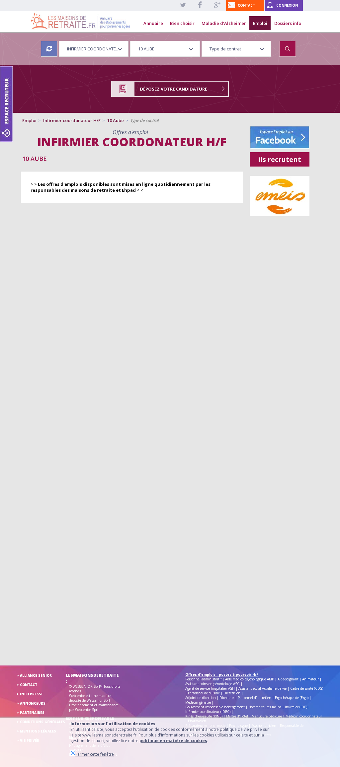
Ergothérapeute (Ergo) (291, 697)
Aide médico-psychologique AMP (249, 679)
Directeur (226, 697)
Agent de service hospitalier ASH (210, 688)
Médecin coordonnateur (304, 716)
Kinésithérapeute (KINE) (203, 716)
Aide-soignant (288, 679)
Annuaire (153, 23)
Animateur (310, 679)
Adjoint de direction (200, 697)
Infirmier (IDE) (296, 707)
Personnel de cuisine (204, 693)
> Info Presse (30, 694)
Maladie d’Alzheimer (224, 23)
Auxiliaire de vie (274, 688)
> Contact (27, 684)
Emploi (260, 23)
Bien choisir (182, 23)
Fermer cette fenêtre (94, 754)
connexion (287, 5)
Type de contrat (144, 120)
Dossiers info (287, 23)
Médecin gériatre (198, 702)
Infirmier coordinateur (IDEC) (207, 711)
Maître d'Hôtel (237, 716)
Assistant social (249, 688)
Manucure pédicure (267, 716)
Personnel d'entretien (254, 697)
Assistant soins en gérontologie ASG (212, 683)
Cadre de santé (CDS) (306, 688)
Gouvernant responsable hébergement (215, 707)
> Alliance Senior (34, 675)
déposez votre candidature (173, 89)
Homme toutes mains (264, 707)
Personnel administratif (203, 679)
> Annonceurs (31, 703)
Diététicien (231, 693)
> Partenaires (30, 712)
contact (246, 5)
